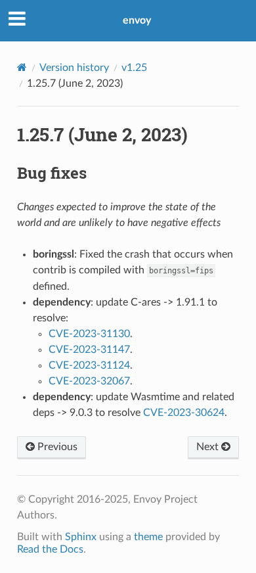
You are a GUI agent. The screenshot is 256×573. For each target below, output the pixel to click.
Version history (74, 67)
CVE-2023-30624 (183, 412)
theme (148, 537)
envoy (137, 20)
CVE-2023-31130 (89, 334)
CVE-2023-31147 (89, 349)
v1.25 (134, 67)
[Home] (22, 67)
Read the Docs (50, 549)
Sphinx (80, 537)
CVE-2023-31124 (89, 365)
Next (208, 447)
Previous (56, 447)
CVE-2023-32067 (89, 381)
